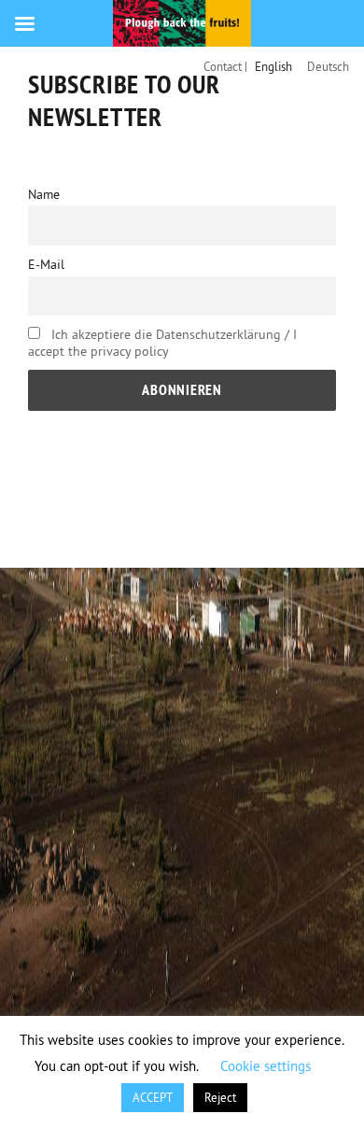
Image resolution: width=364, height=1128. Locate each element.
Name (44, 194)
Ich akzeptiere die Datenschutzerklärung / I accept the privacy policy (162, 343)
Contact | (225, 66)
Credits (153, 502)
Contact (70, 502)
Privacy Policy (89, 528)
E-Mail (46, 264)
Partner (235, 502)
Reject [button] (220, 1097)
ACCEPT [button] (153, 1097)
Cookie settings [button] (265, 1066)
